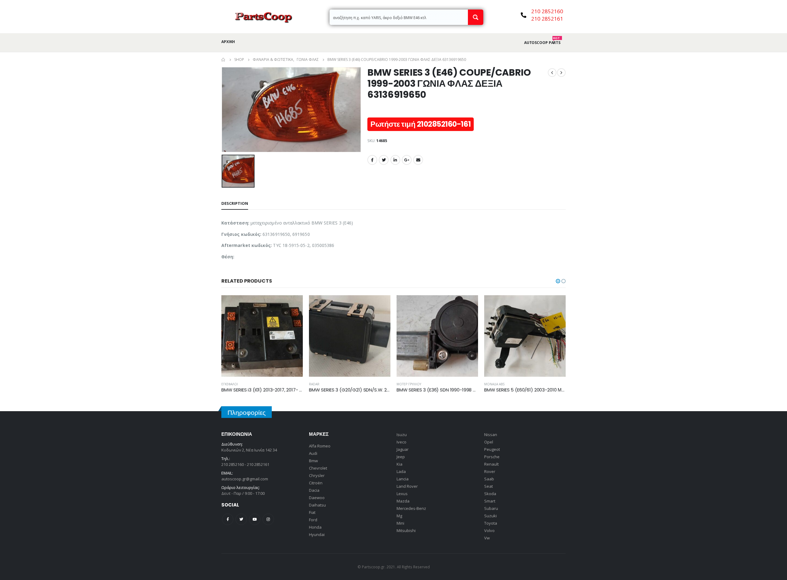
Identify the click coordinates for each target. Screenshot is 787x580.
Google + (407, 160)
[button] (558, 281)
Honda (315, 527)
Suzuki (490, 515)
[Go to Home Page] (223, 59)
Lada (401, 471)
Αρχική (228, 41)
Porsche (492, 456)
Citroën (315, 483)
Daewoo (317, 497)
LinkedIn (395, 160)
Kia (399, 464)
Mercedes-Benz (411, 508)
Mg (399, 515)
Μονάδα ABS (494, 384)
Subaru (491, 508)
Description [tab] (234, 203)
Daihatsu (317, 505)
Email (418, 160)
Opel (488, 442)
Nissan (490, 434)
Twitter (384, 160)
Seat (488, 486)
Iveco (401, 442)
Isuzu (402, 434)
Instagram (268, 519)
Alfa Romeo (319, 446)
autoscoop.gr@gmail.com (244, 479)
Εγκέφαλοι (229, 384)
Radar (314, 384)
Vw (487, 538)
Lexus (402, 493)
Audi (313, 453)
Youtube (254, 519)
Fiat (312, 512)
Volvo (489, 530)
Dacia (314, 490)
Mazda (403, 501)
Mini (400, 523)
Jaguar (403, 449)
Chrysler (317, 475)
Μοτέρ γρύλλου (409, 384)
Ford (313, 519)
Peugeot (492, 449)
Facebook (372, 160)
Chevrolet (318, 468)
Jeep (401, 456)
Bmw (313, 460)
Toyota (490, 523)
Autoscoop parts (542, 42)
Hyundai (317, 534)
